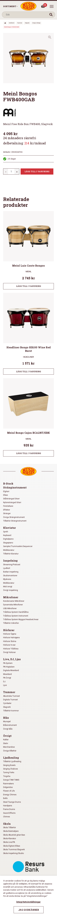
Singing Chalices (10, 769)
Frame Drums (9, 809)
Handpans (7, 806)
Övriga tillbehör (9, 751)
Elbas (5, 495)
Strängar (7, 513)
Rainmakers (8, 784)
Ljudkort (6, 568)
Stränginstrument (15, 487)
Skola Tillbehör (9, 827)
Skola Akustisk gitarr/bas (14, 835)
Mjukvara (7, 579)
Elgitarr (6, 491)
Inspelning (10, 560)
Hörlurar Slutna (9, 641)
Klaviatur (9, 527)
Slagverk (27, 23)
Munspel (7, 721)
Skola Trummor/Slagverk (14, 849)
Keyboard (7, 535)
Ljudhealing (11, 757)
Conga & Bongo (36, 23)
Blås (6, 717)
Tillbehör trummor (11, 711)
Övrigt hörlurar (9, 652)
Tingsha (6, 776)
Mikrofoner (10, 597)
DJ (4, 681)
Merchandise (9, 747)
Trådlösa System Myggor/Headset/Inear (20, 619)
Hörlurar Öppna (9, 634)
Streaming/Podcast (11, 564)
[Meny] (51, 6)
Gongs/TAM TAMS (11, 780)
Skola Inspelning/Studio (13, 853)
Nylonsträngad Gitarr (12, 502)
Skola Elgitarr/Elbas (11, 846)
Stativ (5, 743)
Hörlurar (8, 630)
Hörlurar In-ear (9, 645)
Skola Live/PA (9, 842)
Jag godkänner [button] (28, 909)
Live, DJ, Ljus (12, 659)
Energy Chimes (9, 795)
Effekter (6, 510)
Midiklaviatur (8, 550)
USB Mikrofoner (10, 608)
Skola (7, 823)
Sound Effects (9, 813)
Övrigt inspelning (10, 590)
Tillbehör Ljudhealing (12, 761)
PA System (8, 663)
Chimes (6, 817)
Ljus (5, 685)
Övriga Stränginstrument (14, 517)
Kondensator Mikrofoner (13, 601)
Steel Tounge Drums (12, 802)
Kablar (6, 740)
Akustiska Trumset (11, 696)
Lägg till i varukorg (37, 171)
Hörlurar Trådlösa (10, 649)
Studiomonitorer (10, 575)
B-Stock (8, 483)
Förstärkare (8, 506)
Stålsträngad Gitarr (11, 499)
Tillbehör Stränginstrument (14, 521)
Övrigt (7, 735)
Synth (5, 532)
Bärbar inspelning (10, 572)
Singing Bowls (9, 765)
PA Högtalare (8, 667)
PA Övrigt (7, 678)
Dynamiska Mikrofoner (13, 605)
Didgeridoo (8, 787)
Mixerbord (7, 674)
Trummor (19, 23)
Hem (5, 23)
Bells (5, 798)
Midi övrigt (7, 586)
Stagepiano (8, 543)
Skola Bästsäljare (11, 831)
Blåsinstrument (10, 725)
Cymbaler (7, 703)
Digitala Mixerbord (11, 670)
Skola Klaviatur (9, 838)
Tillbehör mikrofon (11, 623)
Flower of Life (9, 791)
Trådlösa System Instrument (15, 616)
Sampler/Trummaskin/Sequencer (17, 546)
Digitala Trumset (10, 700)
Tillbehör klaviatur (11, 554)
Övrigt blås (8, 729)
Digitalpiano (8, 539)
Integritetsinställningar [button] (28, 902)
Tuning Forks (8, 772)
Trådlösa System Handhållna (15, 612)
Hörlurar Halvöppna (11, 637)
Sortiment (9, 6)
